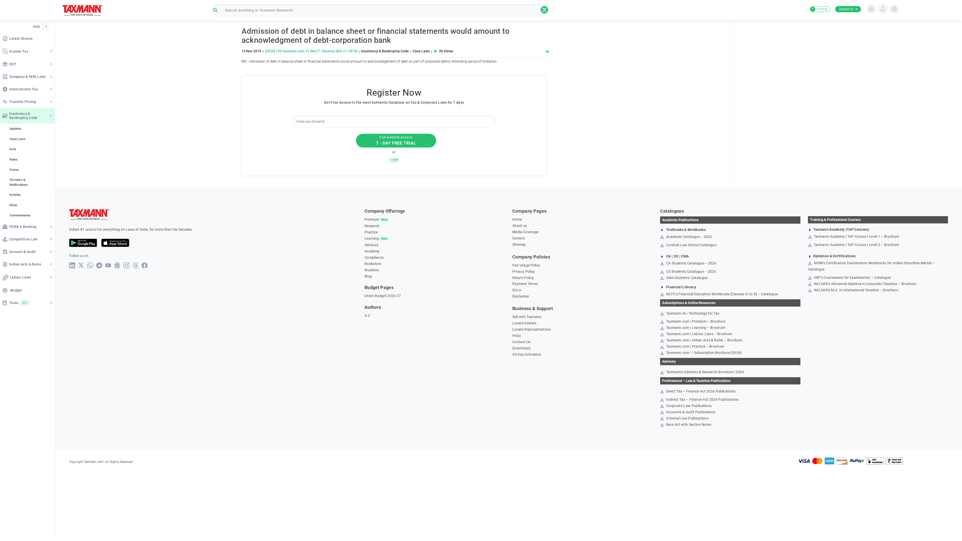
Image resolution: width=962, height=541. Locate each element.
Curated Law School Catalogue (690, 245)
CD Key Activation (526, 354)
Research (846, 9)
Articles (15, 195)
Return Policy (523, 278)
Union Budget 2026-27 (383, 296)
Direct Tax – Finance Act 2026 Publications (700, 391)
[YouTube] (108, 265)
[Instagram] (127, 265)
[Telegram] (99, 265)
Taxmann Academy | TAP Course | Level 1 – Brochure (856, 236)
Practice (371, 232)
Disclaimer (520, 296)
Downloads (521, 348)
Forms (14, 170)
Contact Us (521, 342)
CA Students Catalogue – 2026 (690, 263)
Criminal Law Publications (686, 418)
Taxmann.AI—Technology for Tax (692, 313)
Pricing (819, 9)
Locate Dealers (524, 323)
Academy (372, 251)
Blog (368, 276)
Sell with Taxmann (527, 317)
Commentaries (20, 215)
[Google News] (117, 265)
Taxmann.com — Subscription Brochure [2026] (703, 353)
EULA (516, 290)
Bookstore (373, 264)
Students (372, 270)
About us (519, 226)
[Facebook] (145, 265)
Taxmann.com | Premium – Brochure (695, 321)
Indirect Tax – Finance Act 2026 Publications (702, 399)
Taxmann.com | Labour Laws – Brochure (698, 334)
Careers (518, 238)
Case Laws (17, 139)
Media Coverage (525, 232)
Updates (15, 128)
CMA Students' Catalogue (686, 278)
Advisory (372, 245)
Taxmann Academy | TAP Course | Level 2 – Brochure (856, 245)
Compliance (374, 257)
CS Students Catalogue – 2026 (690, 271)
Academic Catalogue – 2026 (688, 237)
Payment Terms (525, 284)
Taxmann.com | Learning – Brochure (695, 328)
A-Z (367, 316)
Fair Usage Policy (526, 265)
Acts (13, 149)
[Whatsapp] (90, 265)
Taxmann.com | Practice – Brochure (694, 346)
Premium (372, 219)
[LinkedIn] (72, 265)
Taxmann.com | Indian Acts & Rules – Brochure (703, 340)
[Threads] (136, 265)
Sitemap (519, 244)
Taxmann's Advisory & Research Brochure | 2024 (704, 372)
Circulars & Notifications (19, 182)
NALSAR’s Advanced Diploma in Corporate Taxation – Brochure (864, 284)
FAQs (13, 205)
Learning (372, 238)
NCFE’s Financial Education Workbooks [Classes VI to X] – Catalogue (721, 294)
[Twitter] (81, 265)
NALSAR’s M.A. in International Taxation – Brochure (855, 290)
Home (517, 219)
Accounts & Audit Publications (690, 412)
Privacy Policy (523, 271)
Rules (14, 159)
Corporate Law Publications (688, 406)
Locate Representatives (531, 329)
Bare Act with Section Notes (688, 425)
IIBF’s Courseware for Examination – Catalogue (852, 278)
